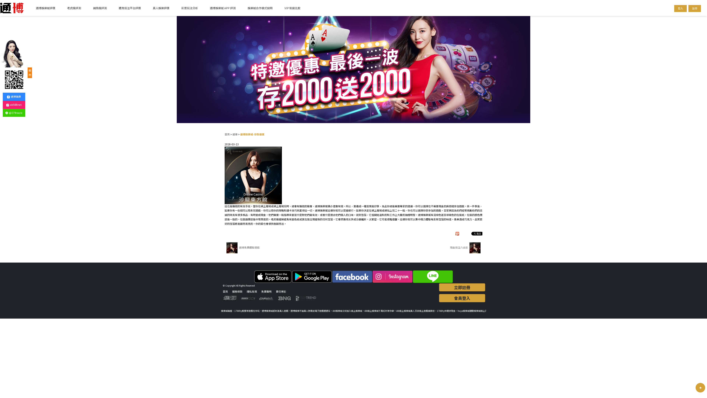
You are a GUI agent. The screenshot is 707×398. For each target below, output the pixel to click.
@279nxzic (15, 113)
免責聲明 (266, 291)
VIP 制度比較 (292, 8)
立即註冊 (462, 287)
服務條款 (237, 291)
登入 (680, 8)
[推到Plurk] (459, 233)
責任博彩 (281, 291)
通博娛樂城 (321, 206)
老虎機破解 (277, 219)
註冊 (694, 8)
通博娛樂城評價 (45, 8)
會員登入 (462, 298)
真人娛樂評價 (161, 8)
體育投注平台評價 (130, 8)
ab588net (16, 105)
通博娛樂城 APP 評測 (223, 8)
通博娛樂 (16, 96)
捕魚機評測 (100, 8)
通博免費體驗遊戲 (249, 247)
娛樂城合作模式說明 (260, 8)
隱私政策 (252, 291)
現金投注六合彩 (459, 247)
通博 (235, 134)
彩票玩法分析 (189, 8)
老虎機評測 (74, 8)
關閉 (30, 73)
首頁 (227, 134)
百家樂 (447, 210)
